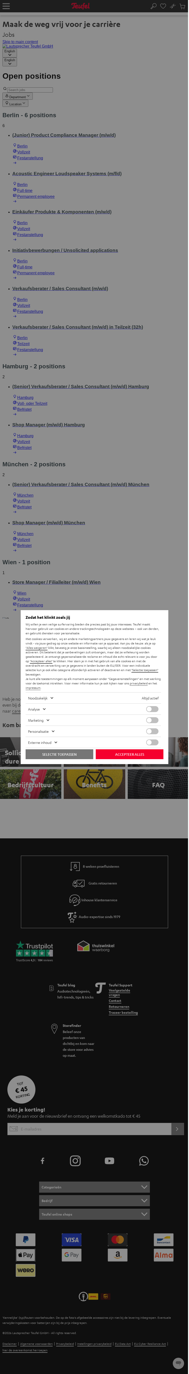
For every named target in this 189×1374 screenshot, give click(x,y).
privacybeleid (139, 683)
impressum (33, 688)
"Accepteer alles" (41, 661)
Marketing (36, 720)
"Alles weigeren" (36, 648)
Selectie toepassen (59, 754)
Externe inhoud (39, 742)
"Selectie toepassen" (144, 670)
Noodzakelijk (37, 698)
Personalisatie (38, 731)
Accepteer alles (129, 754)
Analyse (34, 709)
